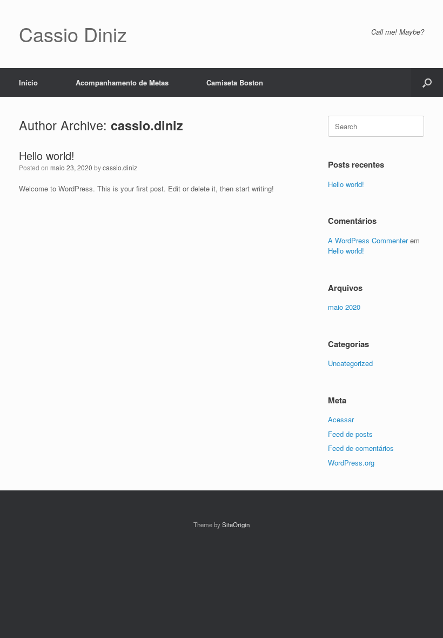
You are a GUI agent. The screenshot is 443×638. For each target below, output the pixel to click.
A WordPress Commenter (368, 240)
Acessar (341, 419)
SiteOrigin (236, 524)
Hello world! (47, 155)
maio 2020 (344, 307)
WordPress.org (351, 462)
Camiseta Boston (234, 82)
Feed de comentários (361, 448)
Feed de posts (350, 434)
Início (28, 82)
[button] (427, 82)
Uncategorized (350, 363)
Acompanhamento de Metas (122, 82)
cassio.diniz (147, 125)
